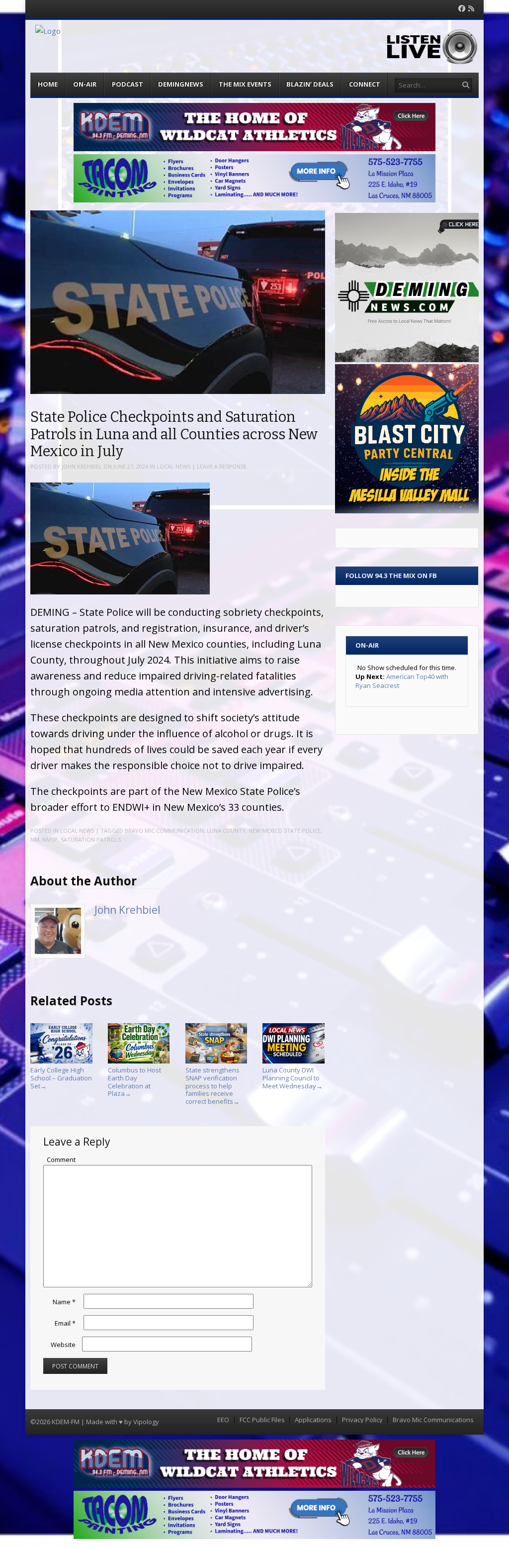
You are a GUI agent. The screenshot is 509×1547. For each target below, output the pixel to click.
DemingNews (180, 84)
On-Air (84, 84)
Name (64, 1301)
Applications (313, 1420)
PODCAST (127, 84)
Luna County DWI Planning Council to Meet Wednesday (292, 1077)
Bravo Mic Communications (433, 1420)
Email (65, 1323)
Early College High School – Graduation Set (61, 1077)
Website (63, 1344)
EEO (223, 1420)
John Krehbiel (82, 466)
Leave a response (222, 466)
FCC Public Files (262, 1420)
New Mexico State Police (285, 830)
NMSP (50, 839)
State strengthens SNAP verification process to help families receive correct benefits (212, 1085)
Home (48, 84)
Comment (61, 1159)
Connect (364, 84)
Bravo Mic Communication (164, 830)
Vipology (146, 1421)
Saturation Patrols (91, 839)
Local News (173, 466)
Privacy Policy (362, 1420)
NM (34, 839)
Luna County (226, 830)
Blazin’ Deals (310, 84)
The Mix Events (245, 84)
